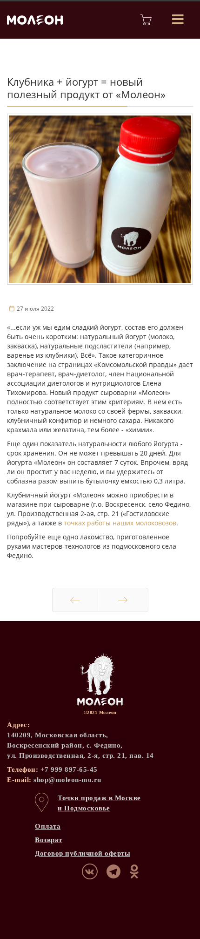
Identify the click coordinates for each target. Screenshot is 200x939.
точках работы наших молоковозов (120, 522)
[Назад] (75, 600)
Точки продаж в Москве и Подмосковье (99, 803)
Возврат (48, 840)
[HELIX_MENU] (178, 20)
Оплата (47, 826)
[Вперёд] (123, 600)
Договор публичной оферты (82, 853)
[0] (146, 20)
